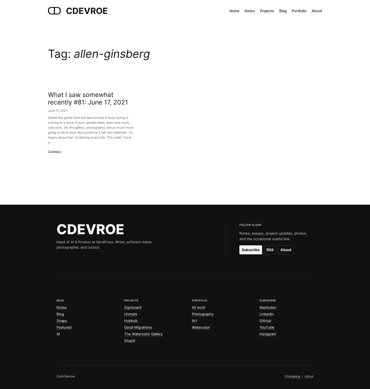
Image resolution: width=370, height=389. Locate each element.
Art (194, 321)
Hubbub (130, 321)
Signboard (132, 307)
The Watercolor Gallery (143, 334)
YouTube (267, 327)
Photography (202, 314)
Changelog (292, 376)
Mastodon (268, 307)
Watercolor (201, 327)
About (285, 250)
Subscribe (251, 250)
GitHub (265, 321)
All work (198, 307)
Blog (60, 314)
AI (58, 334)
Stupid (129, 340)
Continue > (55, 151)
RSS (270, 250)
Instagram (268, 334)
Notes (62, 307)
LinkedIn (267, 314)
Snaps (62, 321)
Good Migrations (138, 327)
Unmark (130, 314)
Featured (64, 327)
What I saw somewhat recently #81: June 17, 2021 (88, 98)
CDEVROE (87, 11)
